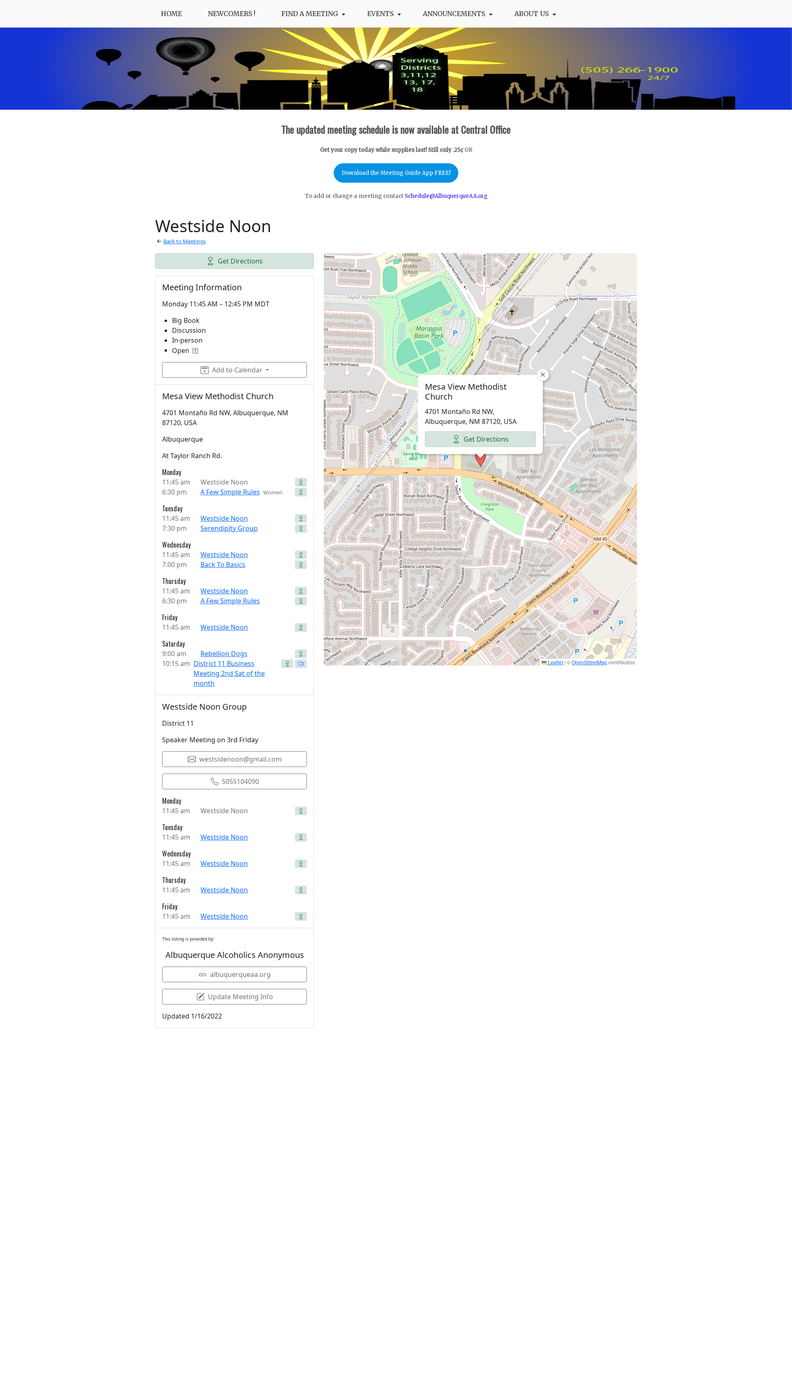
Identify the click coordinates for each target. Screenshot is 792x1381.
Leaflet (555, 662)
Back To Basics (222, 564)
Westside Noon (224, 518)
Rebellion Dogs (224, 653)
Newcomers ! (231, 13)
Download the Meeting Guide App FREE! (396, 172)
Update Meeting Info (240, 996)
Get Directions (240, 261)
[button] (480, 459)
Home (171, 13)
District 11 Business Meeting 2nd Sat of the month (229, 673)
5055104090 (240, 781)
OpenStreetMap (589, 662)
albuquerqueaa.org (240, 974)
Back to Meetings (184, 241)
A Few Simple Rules (230, 491)
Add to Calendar (237, 369)
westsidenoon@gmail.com (240, 759)
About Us (531, 13)
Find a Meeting (309, 13)
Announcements (454, 13)
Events (380, 13)
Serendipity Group (229, 528)
